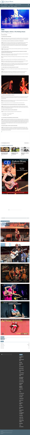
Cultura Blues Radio (4, 6)
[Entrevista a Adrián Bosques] (25, 147)
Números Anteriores (18, 4)
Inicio (2, 4)
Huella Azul (3, 29)
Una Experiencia (21, 426)
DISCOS (9, 6)
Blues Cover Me (21, 368)
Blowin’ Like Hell (21, 366)
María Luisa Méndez (7, 33)
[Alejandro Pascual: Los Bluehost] (15, 147)
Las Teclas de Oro (21, 393)
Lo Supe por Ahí (21, 398)
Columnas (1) (6, 4)
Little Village (20, 396)
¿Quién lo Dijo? (21, 417)
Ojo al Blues (20, 405)
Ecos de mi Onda (21, 381)
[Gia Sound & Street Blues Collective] (5, 147)
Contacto (15, 6)
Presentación (21, 415)
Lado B (20, 391)
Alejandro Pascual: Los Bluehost (14, 153)
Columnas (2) (11, 4)
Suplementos (21, 423)
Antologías (20, 362)
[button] (13, 4)
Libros (12, 6)
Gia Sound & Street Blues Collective (4, 153)
